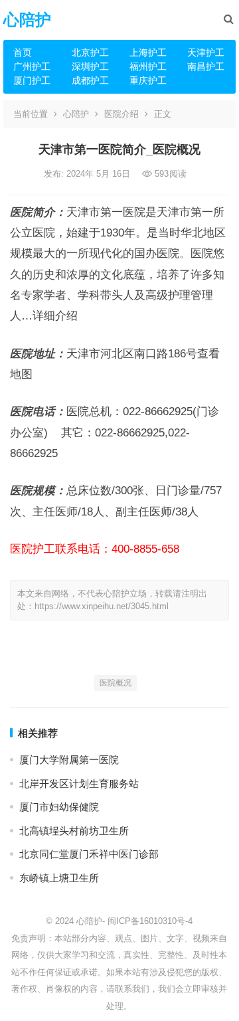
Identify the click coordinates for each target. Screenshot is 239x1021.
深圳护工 (90, 66)
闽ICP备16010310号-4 (150, 921)
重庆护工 (148, 80)
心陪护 (27, 20)
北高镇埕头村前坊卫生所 (74, 830)
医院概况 (115, 683)
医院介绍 (121, 114)
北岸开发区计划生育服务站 (79, 783)
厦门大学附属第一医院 (69, 759)
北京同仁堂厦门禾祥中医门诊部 (89, 854)
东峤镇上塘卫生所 (59, 877)
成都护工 (90, 80)
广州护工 (31, 66)
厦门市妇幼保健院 (59, 806)
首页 (22, 52)
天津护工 (205, 52)
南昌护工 (205, 66)
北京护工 (90, 52)
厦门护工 (31, 80)
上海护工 (148, 52)
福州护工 (148, 66)
